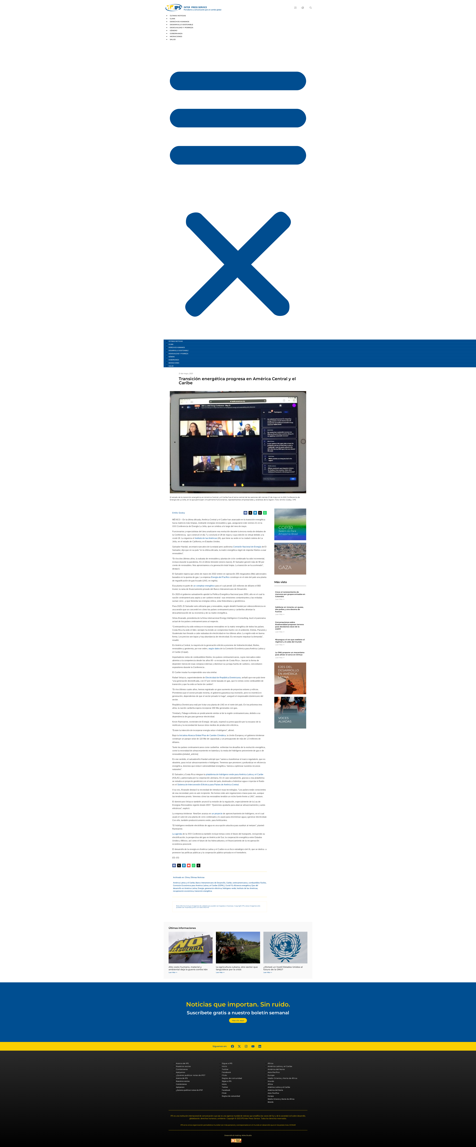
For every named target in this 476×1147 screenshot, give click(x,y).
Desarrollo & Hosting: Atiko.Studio (238, 1135)
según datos (214, 649)
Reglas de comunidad (232, 1078)
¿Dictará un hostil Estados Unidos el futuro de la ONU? (283, 968)
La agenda (177, 834)
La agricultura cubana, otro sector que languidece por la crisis (237, 968)
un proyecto (217, 814)
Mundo (271, 1081)
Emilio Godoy (178, 512)
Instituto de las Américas (206, 538)
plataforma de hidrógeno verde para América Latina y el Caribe (234, 774)
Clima (172, 19)
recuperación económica (183, 891)
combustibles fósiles (257, 883)
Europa (271, 1075)
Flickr (224, 1075)
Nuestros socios (183, 1066)
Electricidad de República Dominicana (223, 678)
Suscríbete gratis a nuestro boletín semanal (238, 1012)
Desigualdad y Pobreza (181, 27)
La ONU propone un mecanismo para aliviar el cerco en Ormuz (289, 653)
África (270, 1063)
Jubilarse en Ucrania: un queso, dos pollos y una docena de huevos (289, 609)
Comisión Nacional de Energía (247, 547)
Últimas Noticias (178, 16)
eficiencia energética (242, 885)
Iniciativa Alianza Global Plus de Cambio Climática (202, 735)
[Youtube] (253, 1046)
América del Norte (276, 1069)
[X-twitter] (239, 1046)
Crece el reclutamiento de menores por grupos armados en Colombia (290, 594)
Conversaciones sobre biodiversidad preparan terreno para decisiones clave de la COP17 (289, 625)
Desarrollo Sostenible (181, 25)
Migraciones (176, 36)
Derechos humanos (179, 22)
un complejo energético (204, 586)
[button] (310, 8)
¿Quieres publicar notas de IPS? (190, 1075)
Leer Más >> (279, 599)
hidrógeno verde (229, 888)
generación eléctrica (213, 888)
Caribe (229, 883)
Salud (173, 39)
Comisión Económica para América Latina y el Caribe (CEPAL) (199, 885)
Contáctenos (182, 1069)
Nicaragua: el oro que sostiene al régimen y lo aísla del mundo (290, 640)
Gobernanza (176, 33)
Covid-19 (229, 885)
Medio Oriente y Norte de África (282, 1078)
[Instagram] (246, 1046)
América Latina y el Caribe (184, 883)
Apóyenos (180, 1072)
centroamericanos (240, 883)
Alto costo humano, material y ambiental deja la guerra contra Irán (188, 968)
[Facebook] (232, 1046)
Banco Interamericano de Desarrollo (210, 883)
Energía (201, 888)
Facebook (226, 1072)
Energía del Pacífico (220, 577)
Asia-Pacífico (274, 1072)
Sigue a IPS (227, 1063)
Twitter (225, 1069)
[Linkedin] (260, 1046)
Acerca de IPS (182, 1063)
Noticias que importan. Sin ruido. (238, 1004)
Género (173, 30)
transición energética (203, 891)
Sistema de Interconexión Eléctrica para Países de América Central (208, 785)
